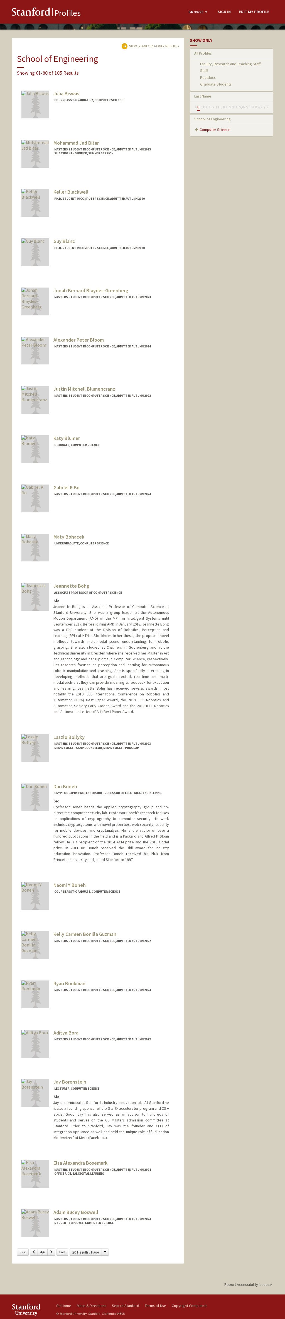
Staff (204, 70)
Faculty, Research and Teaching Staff (230, 63)
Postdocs (208, 77)
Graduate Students (216, 84)
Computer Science (215, 129)
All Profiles (203, 53)
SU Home (63, 1305)
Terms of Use (155, 1305)
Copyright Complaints (189, 1305)
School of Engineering (212, 118)
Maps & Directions (91, 1305)
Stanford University (31, 1309)
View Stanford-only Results (153, 45)
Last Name (202, 96)
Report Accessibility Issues (247, 1284)
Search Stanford (125, 1305)
